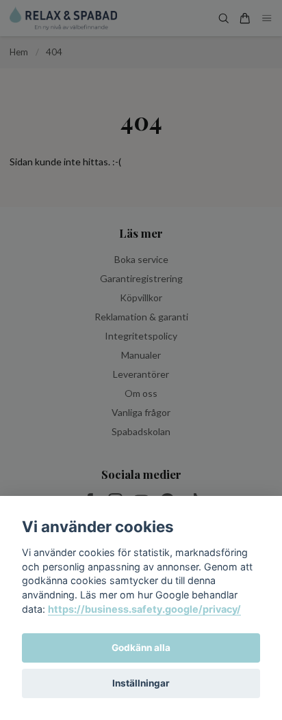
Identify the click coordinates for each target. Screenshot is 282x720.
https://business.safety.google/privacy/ (144, 609)
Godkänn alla (141, 647)
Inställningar (141, 683)
